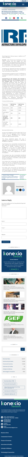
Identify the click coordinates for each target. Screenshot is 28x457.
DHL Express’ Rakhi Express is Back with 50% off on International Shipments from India (14, 301)
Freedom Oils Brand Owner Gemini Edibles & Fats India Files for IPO (14, 325)
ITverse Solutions (20, 456)
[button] (6, 18)
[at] (2, 427)
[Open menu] (4, 1)
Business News (4, 9)
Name (3, 221)
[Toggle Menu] (23, 4)
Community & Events (8, 361)
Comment (4, 205)
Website (3, 234)
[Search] (23, 349)
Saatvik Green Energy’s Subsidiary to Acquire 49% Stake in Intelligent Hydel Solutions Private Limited (10, 177)
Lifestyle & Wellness (7, 369)
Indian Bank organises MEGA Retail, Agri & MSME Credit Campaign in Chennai (14, 313)
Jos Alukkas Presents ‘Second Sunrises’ (22, 177)
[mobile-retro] (2, 421)
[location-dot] (2, 417)
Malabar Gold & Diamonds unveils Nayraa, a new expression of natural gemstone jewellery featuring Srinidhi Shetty (14, 288)
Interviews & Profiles (8, 366)
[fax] (2, 424)
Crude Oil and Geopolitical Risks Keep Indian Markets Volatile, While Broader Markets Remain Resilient (13, 338)
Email (3, 227)
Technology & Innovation (9, 371)
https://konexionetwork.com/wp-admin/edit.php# (12, 387)
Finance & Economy (11, 9)
